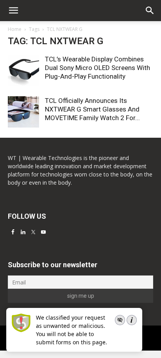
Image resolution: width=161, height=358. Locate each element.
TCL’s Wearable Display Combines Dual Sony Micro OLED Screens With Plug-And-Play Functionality (97, 67)
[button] (150, 10)
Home (14, 29)
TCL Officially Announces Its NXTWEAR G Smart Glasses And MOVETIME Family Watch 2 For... (92, 109)
